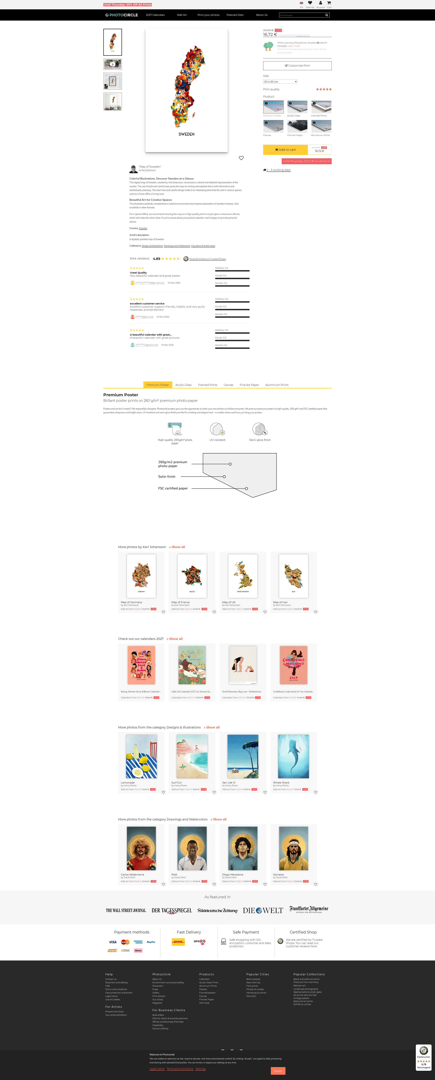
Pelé (174, 874)
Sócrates (278, 874)
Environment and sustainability (168, 982)
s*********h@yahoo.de (147, 345)
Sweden (143, 228)
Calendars (204, 979)
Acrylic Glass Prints (208, 982)
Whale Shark (281, 782)
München (251, 996)
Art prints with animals (304, 995)
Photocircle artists (114, 1011)
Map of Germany (131, 602)
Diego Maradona (232, 874)
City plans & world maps (203, 245)
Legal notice (111, 996)
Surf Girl (176, 782)
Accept (278, 1071)
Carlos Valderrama (132, 874)
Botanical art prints (303, 1001)
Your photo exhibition (116, 1015)
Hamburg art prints (256, 992)
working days (279, 170)
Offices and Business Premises (168, 1022)
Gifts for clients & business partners (170, 1018)
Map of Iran (280, 602)
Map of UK (229, 602)
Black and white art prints (306, 979)
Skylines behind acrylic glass (307, 992)
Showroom (157, 986)
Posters (203, 989)
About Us (157, 979)
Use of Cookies (112, 999)
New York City (253, 982)
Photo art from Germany (305, 982)
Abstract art (299, 985)
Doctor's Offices (160, 1028)
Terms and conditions (116, 989)
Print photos (158, 996)
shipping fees (303, 35)
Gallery (155, 992)
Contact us (110, 979)
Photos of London (255, 989)
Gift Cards (204, 1003)
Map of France (180, 602)
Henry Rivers (130, 785)
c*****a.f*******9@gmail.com (150, 283)
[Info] (266, 103)
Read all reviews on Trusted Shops (207, 259)
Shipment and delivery (116, 982)
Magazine (157, 1003)
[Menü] (430, 1046)
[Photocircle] (121, 15)
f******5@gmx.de (144, 317)
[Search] (326, 15)
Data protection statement (119, 992)
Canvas (203, 996)
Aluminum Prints (208, 986)
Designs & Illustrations (152, 245)
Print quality (271, 89)
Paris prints (252, 986)
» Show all (177, 547)
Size (266, 76)
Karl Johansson (149, 170)
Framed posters (207, 992)
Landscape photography (305, 989)
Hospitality (157, 1025)
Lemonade (128, 782)
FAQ (107, 986)
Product (268, 96)
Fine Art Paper (206, 999)
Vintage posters (301, 998)
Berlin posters (253, 979)
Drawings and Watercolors (177, 245)
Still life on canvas (302, 1004)
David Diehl (129, 877)
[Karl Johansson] (133, 169)
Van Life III (229, 782)
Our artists (157, 999)
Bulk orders (158, 1015)
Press (155, 989)
